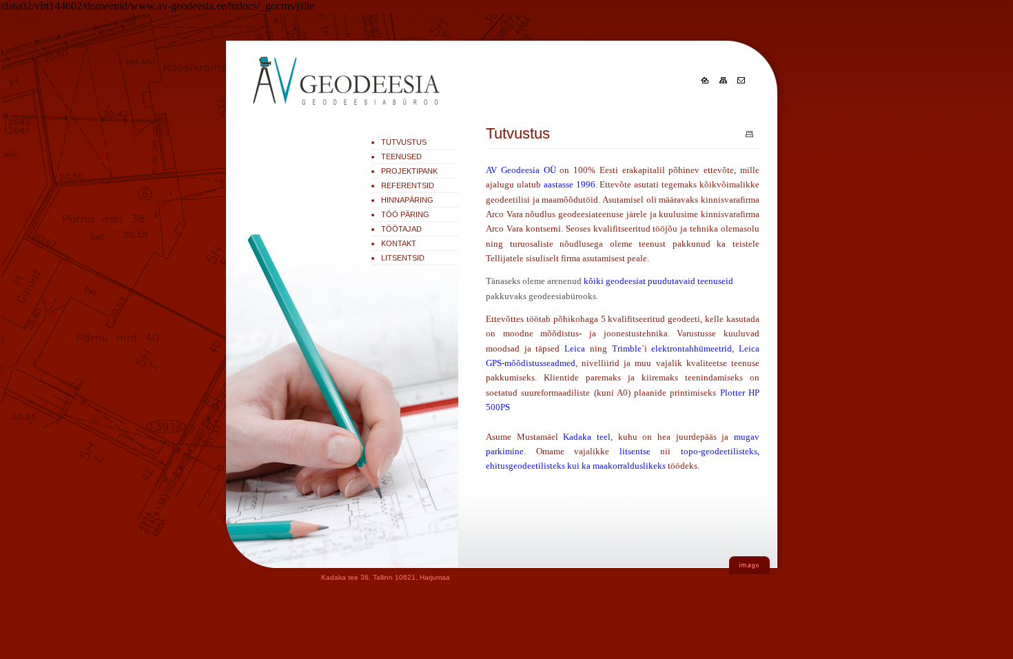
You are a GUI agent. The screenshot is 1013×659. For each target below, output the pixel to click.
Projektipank (409, 171)
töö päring (405, 214)
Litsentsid (402, 258)
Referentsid (407, 185)
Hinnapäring (407, 200)
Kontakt (398, 243)
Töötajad (401, 229)
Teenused (401, 156)
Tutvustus (404, 142)
